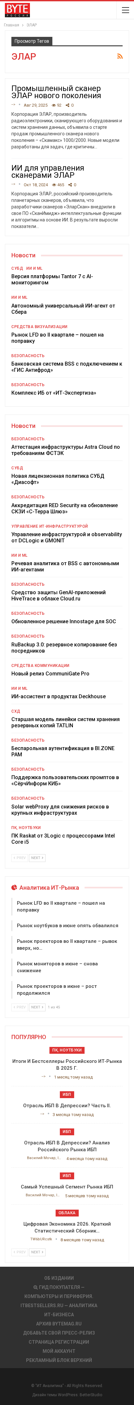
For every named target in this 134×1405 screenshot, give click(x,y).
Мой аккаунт (59, 1351)
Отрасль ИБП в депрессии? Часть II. (67, 1106)
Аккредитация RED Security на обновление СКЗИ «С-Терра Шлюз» (64, 508)
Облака (67, 1213)
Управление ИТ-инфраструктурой (49, 526)
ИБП (67, 1094)
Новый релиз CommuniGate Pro (50, 674)
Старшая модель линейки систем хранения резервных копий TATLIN (65, 722)
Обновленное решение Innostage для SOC (63, 621)
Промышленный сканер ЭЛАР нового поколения (56, 92)
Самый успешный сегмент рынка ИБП (67, 1187)
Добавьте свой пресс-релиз (59, 1333)
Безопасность (28, 356)
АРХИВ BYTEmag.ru (59, 1323)
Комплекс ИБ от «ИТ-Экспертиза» (53, 393)
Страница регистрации (59, 1342)
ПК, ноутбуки (26, 827)
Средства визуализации (39, 327)
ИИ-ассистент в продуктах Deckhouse (58, 696)
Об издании (59, 1278)
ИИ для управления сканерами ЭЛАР (47, 171)
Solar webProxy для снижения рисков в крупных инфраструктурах (60, 810)
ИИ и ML (34, 268)
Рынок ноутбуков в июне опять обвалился (67, 926)
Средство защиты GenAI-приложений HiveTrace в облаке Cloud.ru (58, 595)
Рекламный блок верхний (59, 1360)
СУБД (17, 268)
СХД (15, 711)
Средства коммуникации (40, 665)
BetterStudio (91, 1395)
